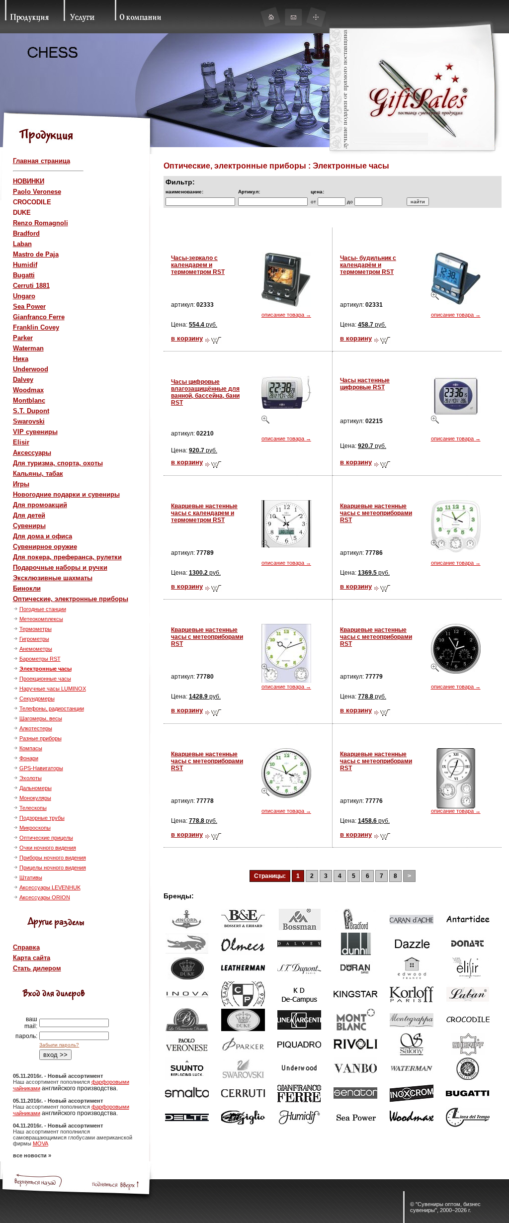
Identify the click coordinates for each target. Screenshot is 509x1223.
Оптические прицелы (46, 838)
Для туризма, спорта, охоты (58, 463)
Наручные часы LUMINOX (52, 689)
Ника (20, 358)
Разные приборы (40, 738)
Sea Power (29, 306)
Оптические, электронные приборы (70, 599)
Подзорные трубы (42, 818)
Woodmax (28, 390)
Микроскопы (35, 828)
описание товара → (286, 315)
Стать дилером (37, 968)
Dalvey (23, 379)
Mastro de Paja (36, 254)
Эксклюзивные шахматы (52, 578)
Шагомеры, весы (40, 718)
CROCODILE (32, 202)
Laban (22, 244)
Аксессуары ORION (44, 897)
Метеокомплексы (41, 619)
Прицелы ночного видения (52, 868)
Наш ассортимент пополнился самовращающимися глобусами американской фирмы (72, 1137)
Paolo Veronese (37, 191)
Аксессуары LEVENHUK (50, 887)
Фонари (28, 758)
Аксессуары (32, 452)
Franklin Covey (36, 327)
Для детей (29, 515)
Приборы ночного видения (52, 858)
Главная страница (41, 161)
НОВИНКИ (28, 181)
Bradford (26, 233)
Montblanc (29, 400)
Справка (26, 947)
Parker (23, 338)
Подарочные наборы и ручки (60, 567)
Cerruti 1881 (31, 285)
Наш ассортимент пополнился (52, 1082)
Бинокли (27, 588)
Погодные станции (42, 609)
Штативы (30, 877)
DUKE (22, 212)
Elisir (21, 442)
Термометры (35, 629)
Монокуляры (35, 798)
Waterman (28, 348)
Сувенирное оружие (45, 546)
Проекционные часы (45, 679)
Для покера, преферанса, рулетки (67, 557)
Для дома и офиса (42, 536)
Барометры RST (40, 659)
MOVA (40, 1143)
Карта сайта (31, 957)
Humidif (25, 264)
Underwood (30, 369)
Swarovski (29, 421)
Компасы (30, 748)
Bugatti (24, 275)
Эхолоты (30, 778)
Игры (21, 484)
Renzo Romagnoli (40, 223)
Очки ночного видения (47, 848)
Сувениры (29, 525)
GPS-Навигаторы (41, 768)
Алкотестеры (35, 728)
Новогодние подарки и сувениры (66, 494)
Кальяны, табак (38, 473)
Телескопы (33, 808)
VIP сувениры (35, 432)
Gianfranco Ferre (39, 317)
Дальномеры (35, 788)
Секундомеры (37, 698)
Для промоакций (40, 505)
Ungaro (24, 296)
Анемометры (35, 649)
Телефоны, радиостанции (51, 708)
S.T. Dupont (31, 411)
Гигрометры (34, 639)
